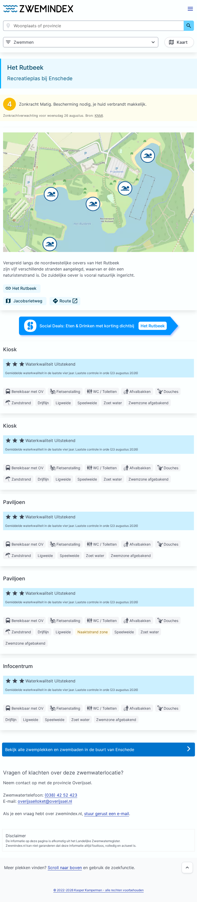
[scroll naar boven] (187, 867)
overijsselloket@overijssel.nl (45, 801)
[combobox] (93, 26)
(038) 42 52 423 (61, 795)
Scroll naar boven (65, 867)
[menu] (190, 9)
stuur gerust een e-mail (106, 813)
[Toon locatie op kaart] (98, 192)
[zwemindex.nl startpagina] (38, 8)
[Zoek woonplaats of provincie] (189, 26)
